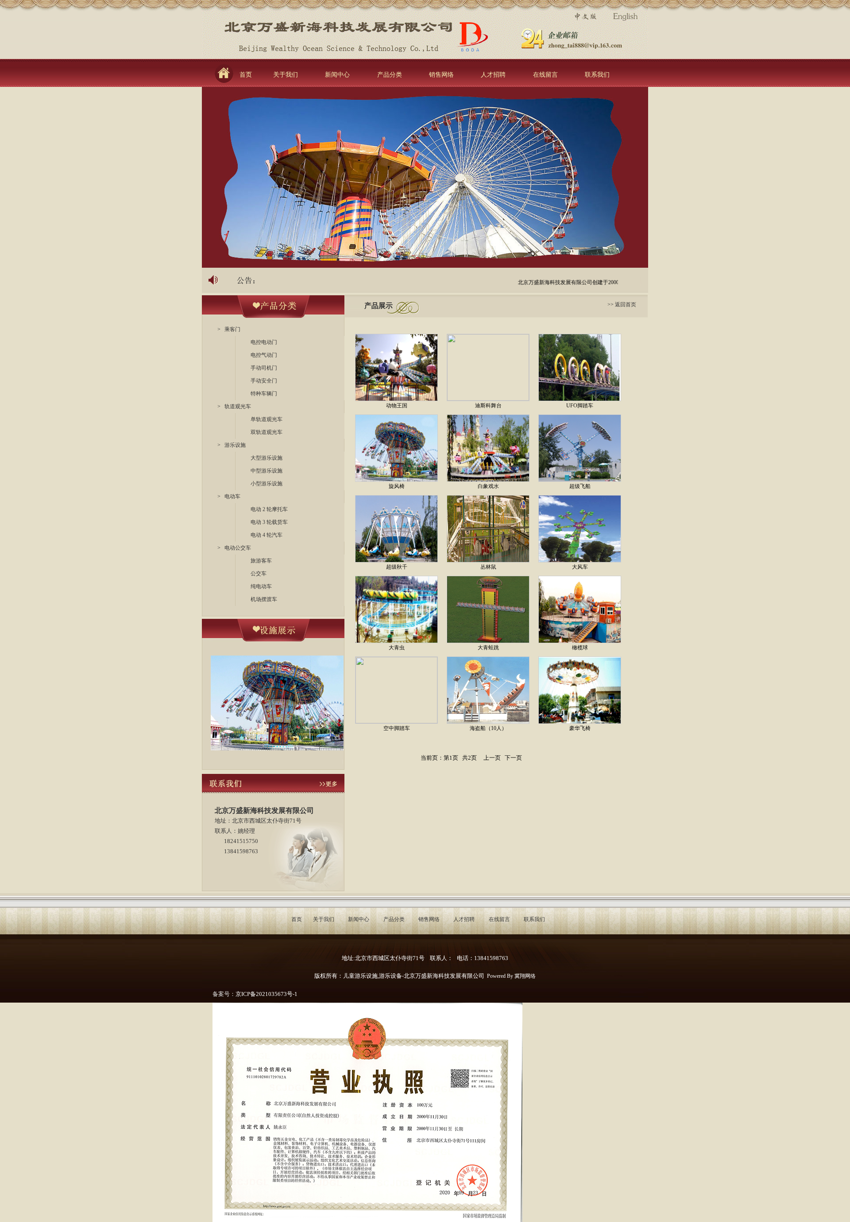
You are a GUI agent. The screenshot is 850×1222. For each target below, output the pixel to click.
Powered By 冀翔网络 (511, 976)
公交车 (259, 573)
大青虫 (397, 647)
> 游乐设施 (231, 445)
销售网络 (441, 74)
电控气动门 (264, 355)
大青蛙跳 (488, 647)
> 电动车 (228, 496)
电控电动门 (264, 342)
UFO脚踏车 (579, 405)
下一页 (513, 757)
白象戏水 (488, 486)
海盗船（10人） (488, 728)
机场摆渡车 (264, 599)
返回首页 (625, 304)
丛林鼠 (488, 567)
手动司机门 (264, 368)
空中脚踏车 (396, 728)
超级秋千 (396, 567)
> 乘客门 (228, 329)
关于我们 (285, 74)
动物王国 (396, 405)
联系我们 (597, 74)
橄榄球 (580, 647)
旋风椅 (397, 486)
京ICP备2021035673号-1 (267, 994)
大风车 (580, 567)
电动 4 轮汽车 (266, 535)
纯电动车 (261, 586)
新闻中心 (337, 74)
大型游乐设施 (266, 458)
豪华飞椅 (580, 728)
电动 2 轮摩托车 (269, 509)
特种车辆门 (264, 393)
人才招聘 (493, 74)
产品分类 (389, 74)
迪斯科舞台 (488, 405)
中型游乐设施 (266, 471)
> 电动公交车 (234, 548)
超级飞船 (580, 486)
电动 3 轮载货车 (269, 522)
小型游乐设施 (266, 483)
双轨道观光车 (266, 432)
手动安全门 (264, 381)
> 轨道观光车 (234, 406)
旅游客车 (261, 561)
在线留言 (545, 74)
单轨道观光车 (266, 419)
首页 (247, 74)
